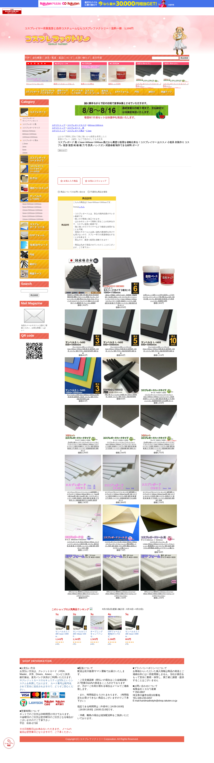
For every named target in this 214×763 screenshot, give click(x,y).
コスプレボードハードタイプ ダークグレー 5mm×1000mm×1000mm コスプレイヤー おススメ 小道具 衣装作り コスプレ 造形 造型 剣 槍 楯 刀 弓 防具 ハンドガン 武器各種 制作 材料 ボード (120, 446)
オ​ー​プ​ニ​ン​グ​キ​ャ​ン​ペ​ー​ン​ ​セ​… (96, 634)
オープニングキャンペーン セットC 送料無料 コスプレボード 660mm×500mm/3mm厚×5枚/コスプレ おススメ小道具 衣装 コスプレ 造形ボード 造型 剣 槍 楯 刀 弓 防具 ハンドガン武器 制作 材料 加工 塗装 (159, 496)
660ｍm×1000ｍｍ (95, 125)
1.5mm (88, 131)
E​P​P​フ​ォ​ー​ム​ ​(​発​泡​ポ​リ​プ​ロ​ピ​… (114, 634)
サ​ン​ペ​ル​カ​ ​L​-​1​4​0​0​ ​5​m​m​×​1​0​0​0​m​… (62, 634)
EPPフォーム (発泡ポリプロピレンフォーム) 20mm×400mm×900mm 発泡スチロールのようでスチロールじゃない (120, 593)
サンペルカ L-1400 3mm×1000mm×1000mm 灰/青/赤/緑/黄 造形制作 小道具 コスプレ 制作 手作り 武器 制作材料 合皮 (83, 397)
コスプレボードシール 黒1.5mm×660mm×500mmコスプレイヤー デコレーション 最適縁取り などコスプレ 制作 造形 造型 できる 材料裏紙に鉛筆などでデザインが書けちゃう (158, 546)
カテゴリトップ (58, 125)
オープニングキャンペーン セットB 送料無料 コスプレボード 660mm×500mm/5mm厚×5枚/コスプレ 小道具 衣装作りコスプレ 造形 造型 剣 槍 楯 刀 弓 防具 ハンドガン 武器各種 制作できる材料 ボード (121, 496)
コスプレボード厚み (75, 131)
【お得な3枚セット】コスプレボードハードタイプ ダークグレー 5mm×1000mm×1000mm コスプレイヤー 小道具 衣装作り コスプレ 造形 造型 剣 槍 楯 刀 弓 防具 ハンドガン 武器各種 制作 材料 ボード (159, 446)
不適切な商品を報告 (98, 192)
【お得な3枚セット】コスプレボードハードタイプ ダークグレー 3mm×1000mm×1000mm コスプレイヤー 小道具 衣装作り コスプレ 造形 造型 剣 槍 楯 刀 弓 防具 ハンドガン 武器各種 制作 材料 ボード (83, 446)
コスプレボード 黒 (75, 128)
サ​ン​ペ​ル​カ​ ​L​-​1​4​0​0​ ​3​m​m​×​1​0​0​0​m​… (132, 634)
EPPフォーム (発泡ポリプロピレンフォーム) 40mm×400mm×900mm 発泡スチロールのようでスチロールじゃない (158, 593)
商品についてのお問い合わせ (73, 192)
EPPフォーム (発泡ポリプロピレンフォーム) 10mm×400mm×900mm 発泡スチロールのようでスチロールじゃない (83, 593)
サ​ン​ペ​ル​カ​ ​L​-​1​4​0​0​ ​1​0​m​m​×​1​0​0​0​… (80, 634)
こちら (82, 207)
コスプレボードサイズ (76, 125)
